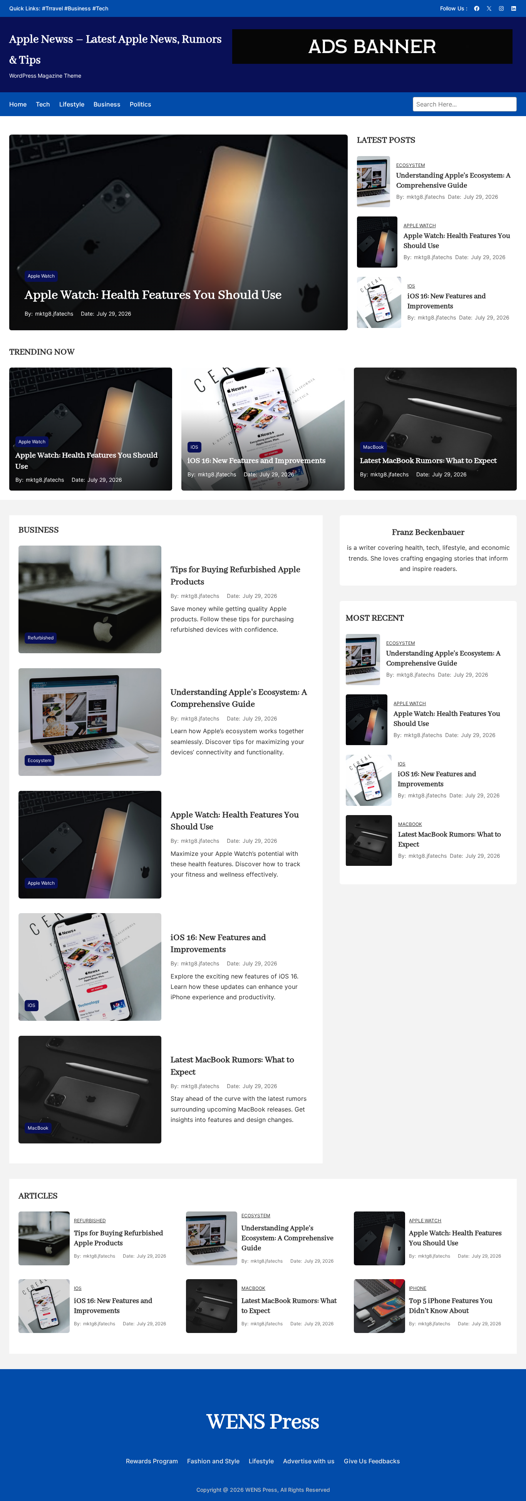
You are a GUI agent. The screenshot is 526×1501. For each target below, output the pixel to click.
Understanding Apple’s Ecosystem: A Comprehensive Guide (453, 180)
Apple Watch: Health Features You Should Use (153, 295)
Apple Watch (41, 276)
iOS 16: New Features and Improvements (446, 301)
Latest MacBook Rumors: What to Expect (428, 461)
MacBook (373, 447)
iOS (411, 286)
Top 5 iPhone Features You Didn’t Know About (450, 1306)
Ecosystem (410, 165)
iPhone (417, 1288)
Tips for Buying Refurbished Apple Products (235, 575)
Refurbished (41, 638)
